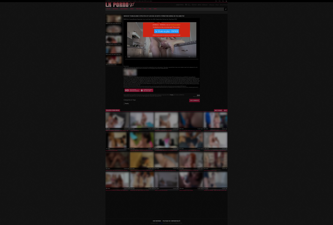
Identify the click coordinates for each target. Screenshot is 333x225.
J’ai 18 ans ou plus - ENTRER (166, 31)
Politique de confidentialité (176, 35)
